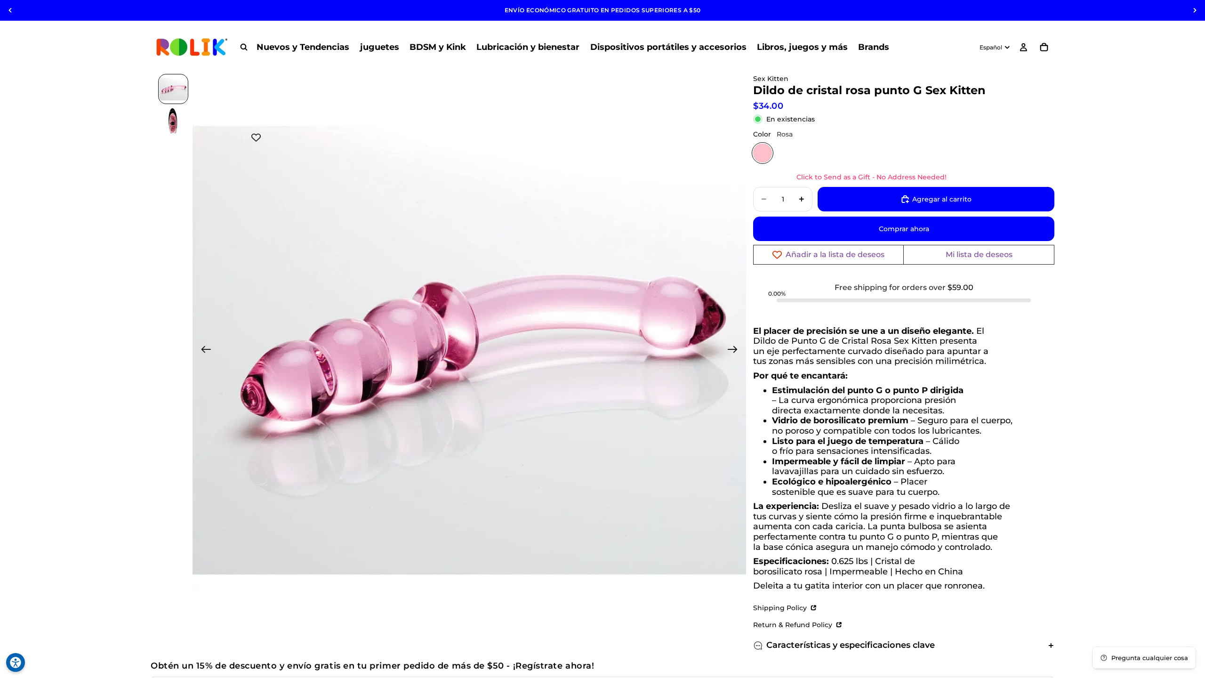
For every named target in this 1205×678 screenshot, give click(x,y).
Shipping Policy (781, 608)
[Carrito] (1044, 47)
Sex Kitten (770, 78)
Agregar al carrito (942, 199)
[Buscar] (243, 47)
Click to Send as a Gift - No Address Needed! (871, 177)
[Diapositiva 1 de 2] (173, 89)
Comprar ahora (904, 229)
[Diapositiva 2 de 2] (173, 121)
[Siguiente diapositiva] (1194, 10)
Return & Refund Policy (793, 625)
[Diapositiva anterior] (10, 10)
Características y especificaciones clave (850, 645)
